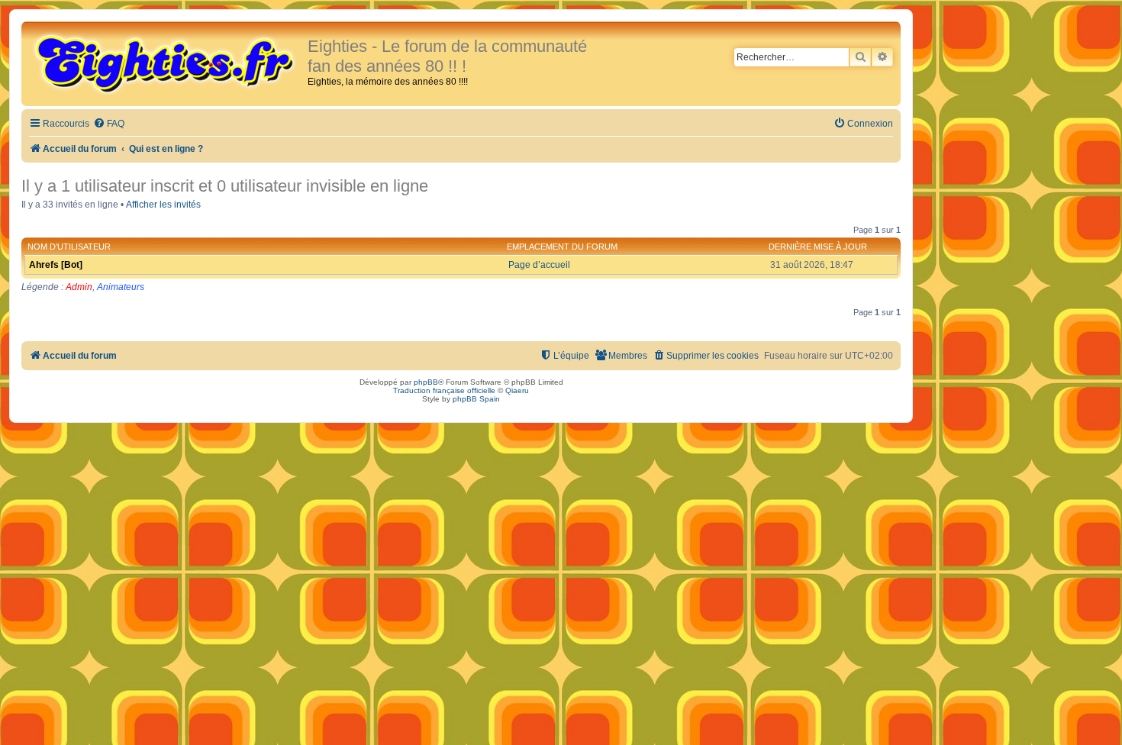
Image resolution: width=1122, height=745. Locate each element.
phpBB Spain (476, 399)
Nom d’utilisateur (69, 246)
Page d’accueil (539, 265)
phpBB (426, 382)
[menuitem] (108, 124)
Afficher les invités (163, 204)
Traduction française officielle (444, 390)
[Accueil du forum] (166, 62)
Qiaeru (517, 390)
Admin (79, 287)
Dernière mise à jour (818, 246)
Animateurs (120, 287)
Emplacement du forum (562, 246)
